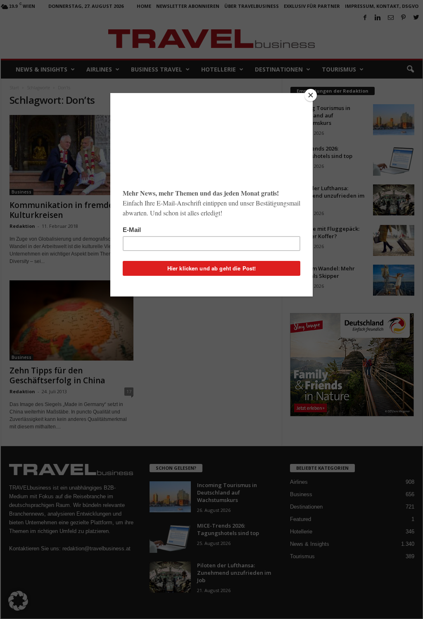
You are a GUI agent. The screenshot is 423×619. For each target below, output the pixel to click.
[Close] (310, 95)
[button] (18, 601)
